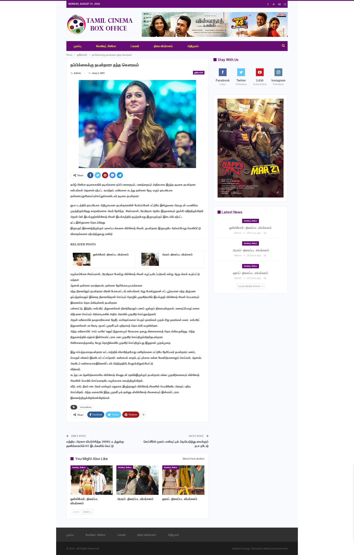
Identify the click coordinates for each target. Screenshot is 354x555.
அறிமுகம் (193, 46)
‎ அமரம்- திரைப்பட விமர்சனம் (177, 254)
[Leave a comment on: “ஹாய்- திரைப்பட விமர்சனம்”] (265, 278)
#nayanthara (85, 407)
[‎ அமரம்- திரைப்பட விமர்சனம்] (150, 259)
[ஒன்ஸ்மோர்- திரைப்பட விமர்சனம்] (81, 259)
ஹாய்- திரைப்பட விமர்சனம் (250, 273)
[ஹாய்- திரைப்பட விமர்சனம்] (183, 480)
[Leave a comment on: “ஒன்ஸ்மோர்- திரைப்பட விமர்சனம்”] (265, 233)
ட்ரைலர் (135, 46)
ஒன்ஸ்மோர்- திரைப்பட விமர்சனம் (111, 254)
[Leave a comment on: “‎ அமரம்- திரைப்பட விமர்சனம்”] (265, 255)
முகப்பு (77, 46)
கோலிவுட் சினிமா (106, 46)
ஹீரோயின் (198, 72)
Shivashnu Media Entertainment (269, 548)
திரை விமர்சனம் (163, 46)
